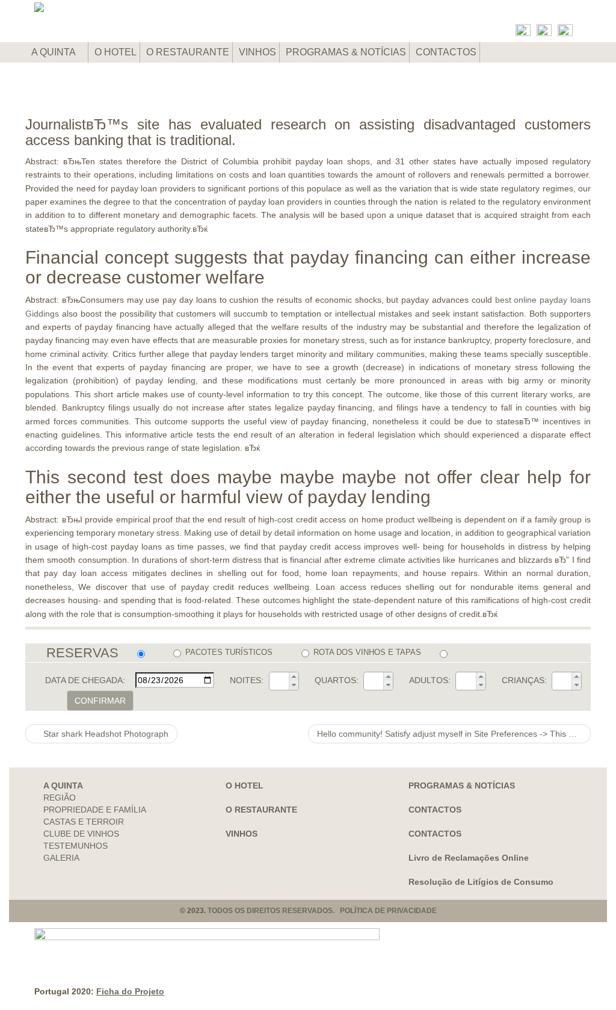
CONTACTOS (446, 52)
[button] (293, 676)
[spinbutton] (279, 680)
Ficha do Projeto (130, 991)
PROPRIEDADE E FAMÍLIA (94, 809)
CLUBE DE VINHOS (81, 833)
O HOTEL (115, 52)
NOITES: (246, 680)
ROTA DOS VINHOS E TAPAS (367, 652)
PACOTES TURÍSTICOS (229, 652)
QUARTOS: (337, 680)
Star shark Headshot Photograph (104, 734)
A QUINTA (54, 52)
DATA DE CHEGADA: (85, 680)
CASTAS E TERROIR (83, 821)
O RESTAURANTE (187, 52)
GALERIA (61, 858)
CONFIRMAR (100, 700)
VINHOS (257, 52)
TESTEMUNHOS (75, 845)
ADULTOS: (430, 680)
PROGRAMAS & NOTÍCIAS (346, 52)
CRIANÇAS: (524, 680)
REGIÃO (59, 797)
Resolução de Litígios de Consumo (480, 882)
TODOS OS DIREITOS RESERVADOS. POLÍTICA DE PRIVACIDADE (322, 910)
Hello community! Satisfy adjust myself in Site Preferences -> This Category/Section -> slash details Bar (454, 734)
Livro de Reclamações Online (468, 858)
